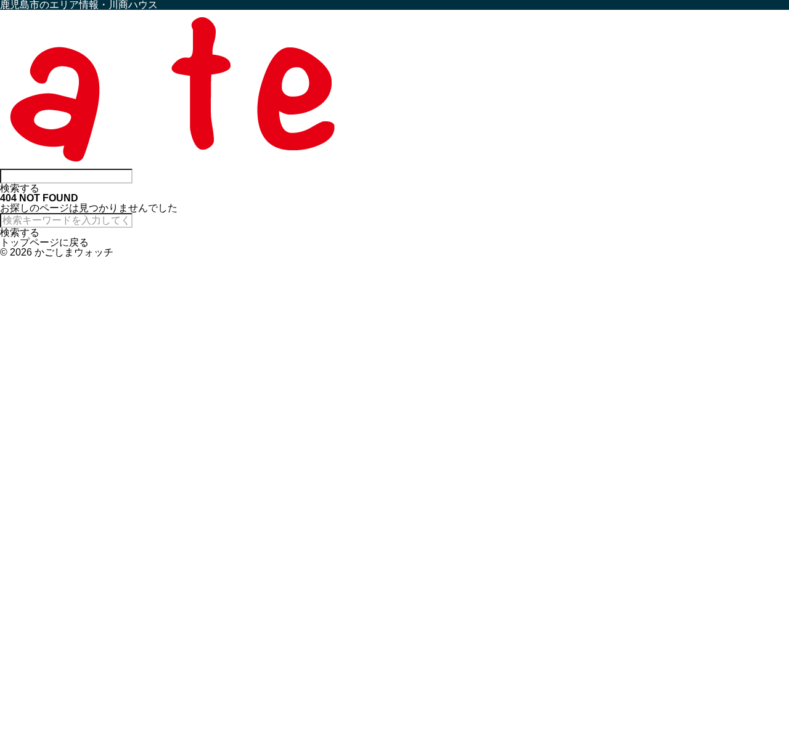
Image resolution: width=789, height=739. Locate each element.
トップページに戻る (44, 242)
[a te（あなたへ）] (173, 163)
